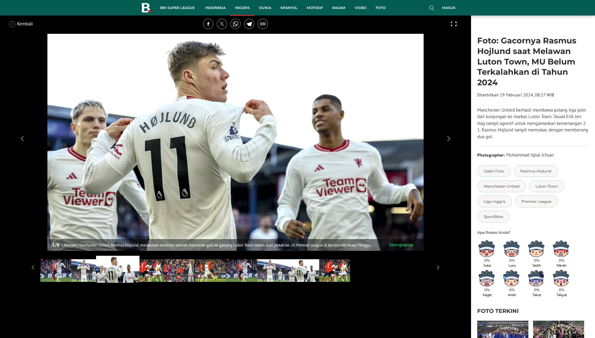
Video (360, 8)
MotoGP (315, 8)
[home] (146, 9)
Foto (381, 8)
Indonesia (215, 8)
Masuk (449, 8)
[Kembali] (32, 24)
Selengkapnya (401, 244)
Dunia (265, 8)
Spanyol (289, 8)
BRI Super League (177, 8)
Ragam (339, 8)
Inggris (242, 8)
